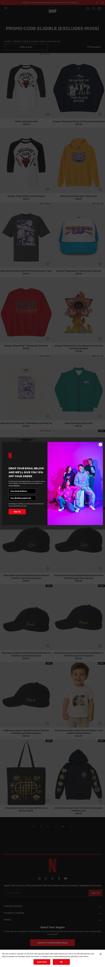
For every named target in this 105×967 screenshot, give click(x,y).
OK (61, 962)
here (37, 956)
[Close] (101, 954)
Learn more (42, 962)
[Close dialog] (100, 444)
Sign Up (17, 511)
